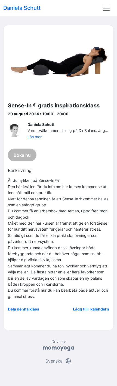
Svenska (58, 361)
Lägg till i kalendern (91, 309)
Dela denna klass (23, 309)
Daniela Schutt (22, 8)
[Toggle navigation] (106, 8)
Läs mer (34, 136)
